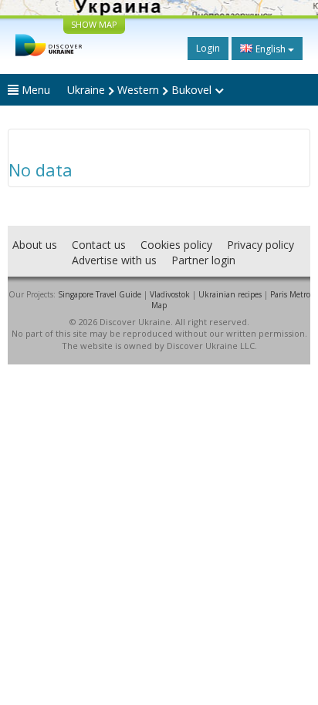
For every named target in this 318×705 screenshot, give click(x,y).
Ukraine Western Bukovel (141, 89)
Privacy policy (260, 244)
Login (208, 48)
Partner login (203, 260)
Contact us (99, 244)
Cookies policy (176, 244)
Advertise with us (114, 260)
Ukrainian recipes (230, 294)
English (270, 48)
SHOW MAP (94, 24)
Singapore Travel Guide (99, 294)
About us (34, 244)
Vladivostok (170, 294)
